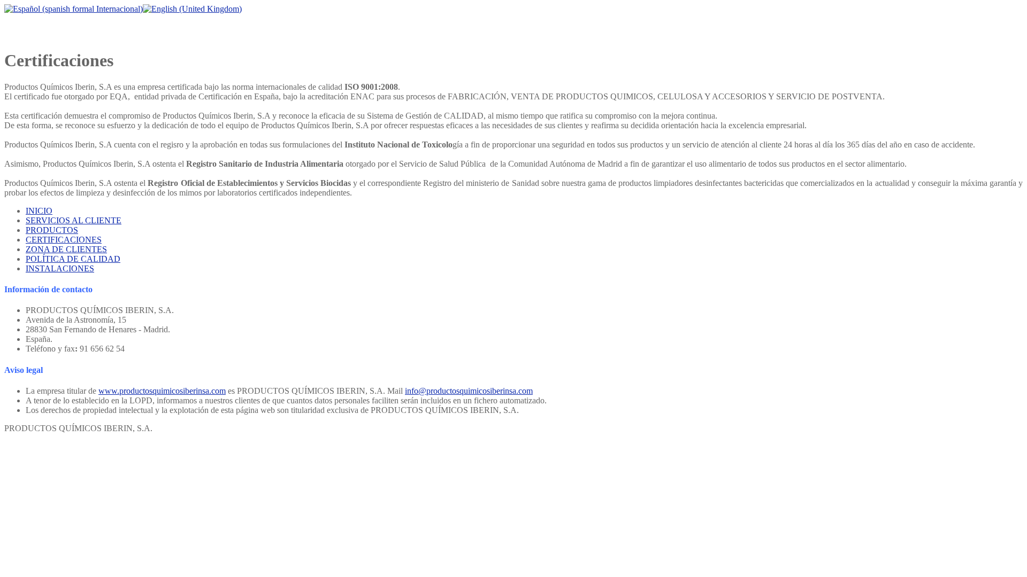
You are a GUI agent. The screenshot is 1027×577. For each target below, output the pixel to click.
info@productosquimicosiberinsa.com (469, 390)
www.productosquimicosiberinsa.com (162, 390)
